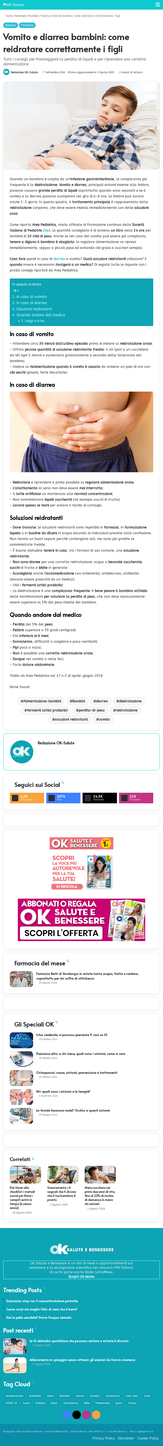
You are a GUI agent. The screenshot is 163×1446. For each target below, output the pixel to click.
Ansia (50, 1395)
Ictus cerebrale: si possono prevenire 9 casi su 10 (71, 1034)
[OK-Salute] (13, 5)
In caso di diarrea (31, 303)
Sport (118, 1403)
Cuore (26, 1403)
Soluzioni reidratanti (34, 309)
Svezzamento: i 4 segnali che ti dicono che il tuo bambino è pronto (61, 1194)
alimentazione (14, 1395)
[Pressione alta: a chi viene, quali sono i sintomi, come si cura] (21, 1059)
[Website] (40, 750)
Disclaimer (126, 1438)
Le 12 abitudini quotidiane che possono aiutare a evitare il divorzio (79, 1340)
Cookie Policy (148, 1438)
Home (9, 15)
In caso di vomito (31, 296)
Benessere (21, 15)
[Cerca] (150, 6)
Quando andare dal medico (40, 315)
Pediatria (27, 25)
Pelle (87, 1403)
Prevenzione (103, 1403)
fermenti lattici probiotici (47, 710)
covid (147, 1395)
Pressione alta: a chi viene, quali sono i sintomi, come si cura (80, 1053)
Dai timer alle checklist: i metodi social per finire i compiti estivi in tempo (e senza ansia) (22, 1198)
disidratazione (130, 701)
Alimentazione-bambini (42, 701)
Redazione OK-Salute (24, 72)
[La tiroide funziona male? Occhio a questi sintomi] (21, 1116)
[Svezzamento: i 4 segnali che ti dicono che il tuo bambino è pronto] (63, 1174)
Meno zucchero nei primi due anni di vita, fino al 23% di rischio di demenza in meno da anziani (100, 1196)
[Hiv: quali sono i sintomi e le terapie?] (21, 1097)
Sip (46, 230)
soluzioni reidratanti (71, 719)
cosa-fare (131, 1395)
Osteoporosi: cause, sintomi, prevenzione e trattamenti (76, 1072)
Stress (132, 1403)
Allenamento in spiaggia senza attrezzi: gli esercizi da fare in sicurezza (82, 1359)
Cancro (80, 1395)
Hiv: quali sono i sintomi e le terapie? (63, 1091)
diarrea (59, 259)
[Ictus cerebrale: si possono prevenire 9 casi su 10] (21, 1040)
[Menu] (158, 6)
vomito (104, 719)
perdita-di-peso (92, 710)
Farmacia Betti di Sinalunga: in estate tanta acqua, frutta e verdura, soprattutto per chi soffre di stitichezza (87, 975)
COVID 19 (11, 1403)
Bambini (34, 15)
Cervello (95, 1395)
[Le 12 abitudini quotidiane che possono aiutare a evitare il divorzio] (15, 1346)
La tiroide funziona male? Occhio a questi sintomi (73, 1110)
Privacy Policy (103, 1438)
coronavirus (112, 1395)
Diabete (40, 1403)
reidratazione (127, 710)
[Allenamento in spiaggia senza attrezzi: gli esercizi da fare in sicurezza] (15, 1365)
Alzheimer (35, 1395)
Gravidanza (70, 1403)
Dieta (54, 1403)
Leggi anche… (35, 321)
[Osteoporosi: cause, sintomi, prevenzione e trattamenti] (21, 1078)
